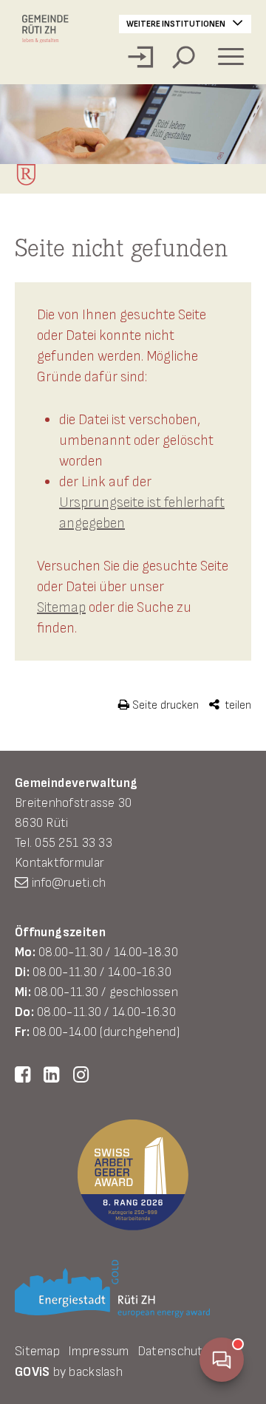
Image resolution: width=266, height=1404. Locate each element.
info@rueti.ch (69, 882)
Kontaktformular (59, 862)
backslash (95, 1372)
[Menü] (231, 57)
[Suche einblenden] (183, 57)
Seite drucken (164, 705)
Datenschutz (173, 1351)
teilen (236, 705)
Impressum (98, 1351)
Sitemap (61, 607)
